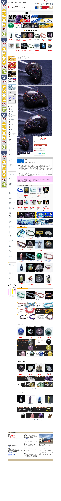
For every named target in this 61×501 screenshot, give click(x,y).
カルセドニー (11, 178)
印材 (11, 129)
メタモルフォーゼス (11, 265)
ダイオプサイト (11, 216)
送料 (43, 3)
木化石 (10, 260)
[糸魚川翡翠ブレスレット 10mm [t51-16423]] (33, 190)
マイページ (46, 4)
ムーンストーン (11, 264)
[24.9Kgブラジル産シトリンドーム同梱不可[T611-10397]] (46, 202)
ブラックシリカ (11, 250)
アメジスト (10, 150)
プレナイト (10, 252)
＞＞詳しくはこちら (10, 446)
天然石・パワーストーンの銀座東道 (21, 56)
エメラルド (10, 161)
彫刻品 (11, 127)
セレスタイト (11, 212)
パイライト (10, 236)
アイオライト (11, 140)
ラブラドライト (11, 273)
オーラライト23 (11, 165)
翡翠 (9, 245)
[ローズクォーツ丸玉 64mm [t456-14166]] (20, 202)
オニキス (10, 166)
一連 (11, 114)
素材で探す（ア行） (20, 57)
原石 (11, 121)
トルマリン (10, 233)
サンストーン (11, 192)
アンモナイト (11, 154)
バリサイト (10, 241)
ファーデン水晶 (11, 257)
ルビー (10, 278)
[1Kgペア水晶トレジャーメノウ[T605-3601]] (33, 202)
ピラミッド (12, 124)
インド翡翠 (10, 159)
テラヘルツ (10, 97)
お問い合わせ (51, 4)
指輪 (11, 109)
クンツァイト (11, 184)
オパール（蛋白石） (25, 57)
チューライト (11, 222)
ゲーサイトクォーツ (11, 173)
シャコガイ (10, 197)
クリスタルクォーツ (11, 183)
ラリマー (14, 97)
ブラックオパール (29, 58)
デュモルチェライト (11, 227)
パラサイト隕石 (11, 240)
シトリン (10, 193)
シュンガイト (11, 198)
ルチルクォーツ (11, 277)
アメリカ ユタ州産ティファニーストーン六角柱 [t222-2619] (39, 194)
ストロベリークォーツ (12, 202)
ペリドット (10, 255)
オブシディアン (11, 169)
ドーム (11, 132)
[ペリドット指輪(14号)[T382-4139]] (40, 202)
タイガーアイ (11, 217)
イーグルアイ (11, 155)
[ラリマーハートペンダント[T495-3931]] (26, 202)
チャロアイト (11, 221)
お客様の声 (51, 3)
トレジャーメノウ (13, 134)
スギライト (10, 203)
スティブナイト (11, 207)
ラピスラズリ (11, 272)
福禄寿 (10, 246)
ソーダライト (11, 213)
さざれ (11, 116)
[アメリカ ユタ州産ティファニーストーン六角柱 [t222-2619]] (40, 190)
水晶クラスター (12, 119)
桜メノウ (10, 145)
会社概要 (36, 3)
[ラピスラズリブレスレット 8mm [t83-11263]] (20, 190)
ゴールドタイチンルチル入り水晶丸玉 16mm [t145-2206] (26, 194)
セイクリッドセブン (11, 208)
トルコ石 (10, 232)
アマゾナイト (11, 149)
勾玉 (28, 57)
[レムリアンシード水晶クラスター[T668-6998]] (46, 190)
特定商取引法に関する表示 (11, 454)
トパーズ (10, 231)
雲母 (9, 160)
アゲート (10, 144)
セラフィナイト (11, 209)
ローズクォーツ (11, 279)
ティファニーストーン (12, 226)
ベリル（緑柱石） (11, 256)
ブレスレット (10, 98)
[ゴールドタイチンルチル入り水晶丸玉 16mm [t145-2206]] (26, 190)
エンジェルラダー (11, 164)
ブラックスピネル (11, 251)
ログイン (42, 4)
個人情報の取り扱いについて (11, 455)
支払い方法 (40, 3)
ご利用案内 (47, 3)
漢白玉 (10, 179)
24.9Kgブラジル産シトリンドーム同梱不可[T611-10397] (46, 207)
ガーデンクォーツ (11, 174)
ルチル (14, 98)
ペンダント (12, 111)
